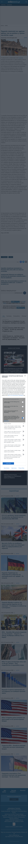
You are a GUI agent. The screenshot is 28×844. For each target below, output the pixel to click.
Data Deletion (6, 468)
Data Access (14, 468)
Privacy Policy (21, 468)
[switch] (23, 402)
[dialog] (14, 422)
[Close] (25, 376)
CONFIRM (8, 463)
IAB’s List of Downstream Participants (15, 395)
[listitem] (14, 399)
